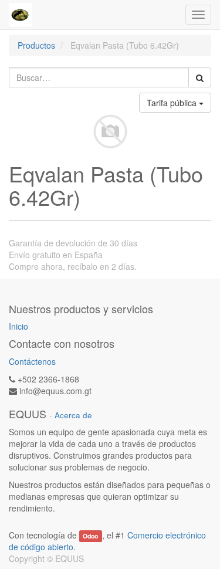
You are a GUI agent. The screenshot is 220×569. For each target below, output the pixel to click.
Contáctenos (32, 361)
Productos (36, 45)
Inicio (18, 326)
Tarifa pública (173, 103)
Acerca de (73, 415)
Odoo (90, 535)
